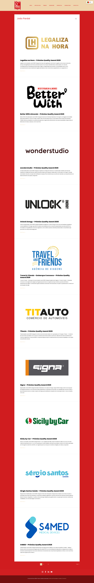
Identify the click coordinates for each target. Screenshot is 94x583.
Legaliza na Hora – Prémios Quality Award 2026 (40, 60)
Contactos (64, 578)
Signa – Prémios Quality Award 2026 (35, 385)
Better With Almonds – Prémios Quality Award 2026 (42, 114)
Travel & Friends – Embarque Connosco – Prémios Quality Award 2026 (45, 276)
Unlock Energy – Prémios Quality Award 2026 (39, 221)
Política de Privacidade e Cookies (55, 578)
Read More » (22, 71)
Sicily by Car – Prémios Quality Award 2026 (38, 439)
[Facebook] (45, 572)
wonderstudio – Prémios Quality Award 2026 (39, 168)
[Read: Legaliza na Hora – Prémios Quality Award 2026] (47, 43)
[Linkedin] (48, 572)
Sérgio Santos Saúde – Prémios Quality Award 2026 (42, 491)
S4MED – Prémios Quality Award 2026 (36, 545)
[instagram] (42, 572)
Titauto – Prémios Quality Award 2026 (36, 331)
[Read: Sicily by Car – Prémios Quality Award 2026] (47, 421)
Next (78, 564)
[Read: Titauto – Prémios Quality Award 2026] (47, 313)
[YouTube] (51, 572)
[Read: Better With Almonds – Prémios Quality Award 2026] (47, 96)
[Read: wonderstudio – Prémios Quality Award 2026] (47, 150)
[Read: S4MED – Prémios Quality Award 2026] (47, 527)
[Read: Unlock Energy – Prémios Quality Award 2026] (47, 204)
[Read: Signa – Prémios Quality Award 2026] (47, 367)
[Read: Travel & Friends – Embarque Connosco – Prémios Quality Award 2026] (47, 258)
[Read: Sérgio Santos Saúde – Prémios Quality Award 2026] (47, 473)
